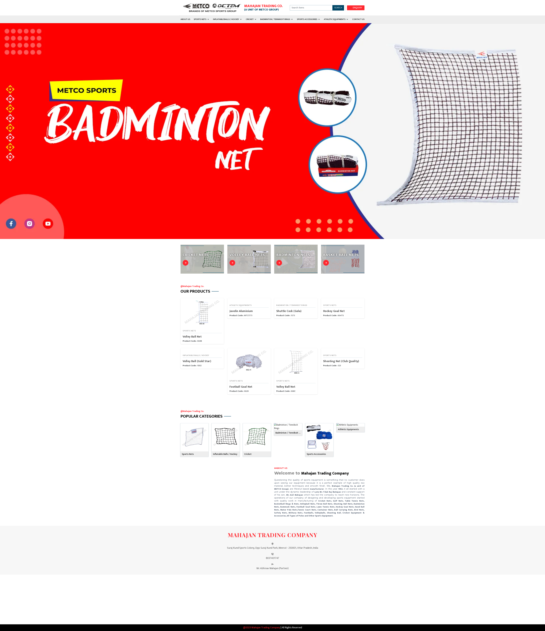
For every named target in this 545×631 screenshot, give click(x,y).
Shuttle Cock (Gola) (288, 311)
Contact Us (358, 19)
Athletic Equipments (334, 19)
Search (338, 8)
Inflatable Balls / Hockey (226, 19)
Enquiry (357, 8)
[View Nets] (185, 263)
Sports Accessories (307, 19)
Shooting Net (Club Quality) (341, 361)
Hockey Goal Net (334, 311)
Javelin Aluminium (241, 311)
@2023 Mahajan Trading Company (261, 627)
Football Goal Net (240, 386)
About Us (185, 19)
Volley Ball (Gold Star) (197, 361)
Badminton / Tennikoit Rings (275, 19)
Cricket (250, 19)
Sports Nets (200, 19)
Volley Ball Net (192, 336)
